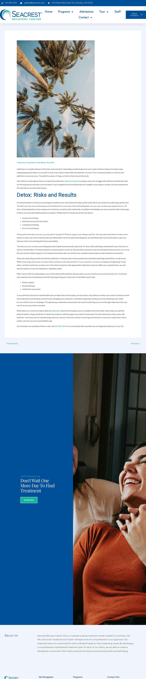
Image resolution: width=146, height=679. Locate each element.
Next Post (136, 343)
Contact (84, 17)
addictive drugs (71, 181)
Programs (64, 12)
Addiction (22, 162)
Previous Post (11, 343)
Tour (102, 12)
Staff (118, 12)
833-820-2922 (60, 326)
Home (48, 12)
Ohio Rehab (41, 162)
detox (58, 311)
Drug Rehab (31, 162)
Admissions (87, 12)
